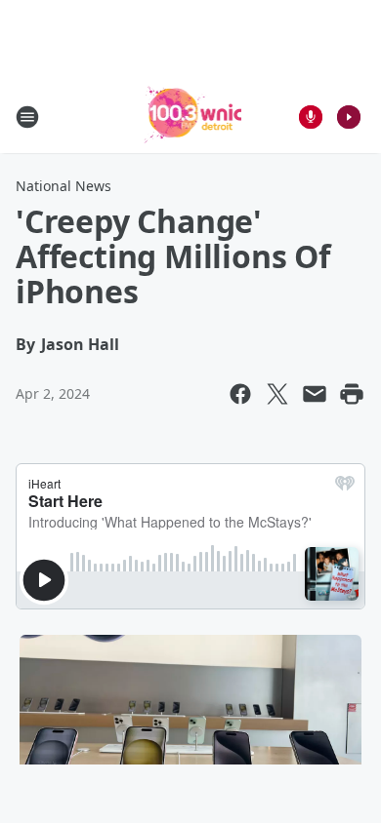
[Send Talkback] (310, 117)
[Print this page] (351, 394)
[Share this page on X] (277, 394)
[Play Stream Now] (348, 117)
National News (63, 185)
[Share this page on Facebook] (240, 394)
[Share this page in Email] (314, 394)
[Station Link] (191, 116)
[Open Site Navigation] (27, 117)
